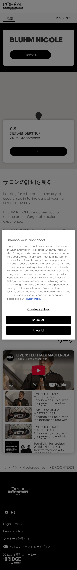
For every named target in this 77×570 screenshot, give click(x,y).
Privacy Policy (33, 298)
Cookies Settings (38, 309)
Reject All (38, 319)
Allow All (38, 330)
